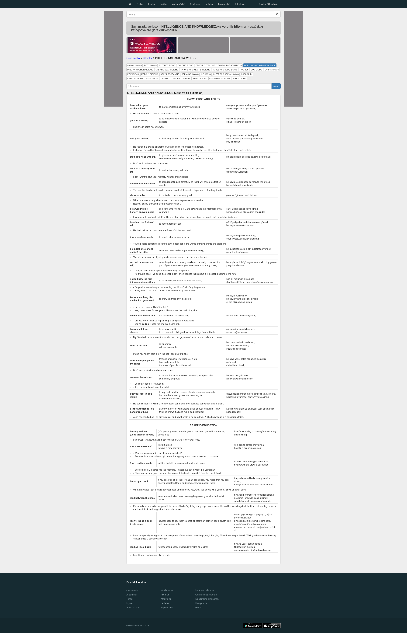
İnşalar (151, 4)
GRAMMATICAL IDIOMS (219, 78)
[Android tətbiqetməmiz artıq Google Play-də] (252, 625)
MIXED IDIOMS (239, 78)
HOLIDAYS (206, 74)
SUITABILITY (246, 74)
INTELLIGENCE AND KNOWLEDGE (260, 65)
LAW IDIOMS (256, 69)
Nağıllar (163, 4)
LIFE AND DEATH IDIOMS (166, 69)
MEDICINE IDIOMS (149, 74)
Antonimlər (240, 4)
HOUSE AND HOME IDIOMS (225, 69)
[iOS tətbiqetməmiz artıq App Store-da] (271, 625)
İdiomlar (147, 58)
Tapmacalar (224, 4)
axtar (276, 86)
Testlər (140, 4)
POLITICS (244, 69)
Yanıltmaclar (167, 590)
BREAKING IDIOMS (190, 74)
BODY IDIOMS (150, 65)
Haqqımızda (201, 603)
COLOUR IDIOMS (185, 65)
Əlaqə (198, 607)
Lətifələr (209, 4)
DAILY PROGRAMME (169, 74)
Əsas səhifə (133, 58)
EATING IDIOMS (272, 69)
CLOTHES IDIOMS (167, 65)
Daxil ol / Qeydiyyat (268, 4)
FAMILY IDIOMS (200, 78)
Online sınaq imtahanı (206, 594)
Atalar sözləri (178, 4)
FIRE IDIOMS (133, 74)
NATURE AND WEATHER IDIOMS (195, 69)
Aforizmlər (195, 4)
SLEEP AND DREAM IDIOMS (226, 74)
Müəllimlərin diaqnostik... (207, 598)
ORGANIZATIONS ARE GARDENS (176, 78)
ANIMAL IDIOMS (134, 65)
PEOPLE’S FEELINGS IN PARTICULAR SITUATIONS (219, 65)
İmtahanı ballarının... (205, 590)
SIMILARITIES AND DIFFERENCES (142, 78)
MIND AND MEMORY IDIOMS (140, 69)
